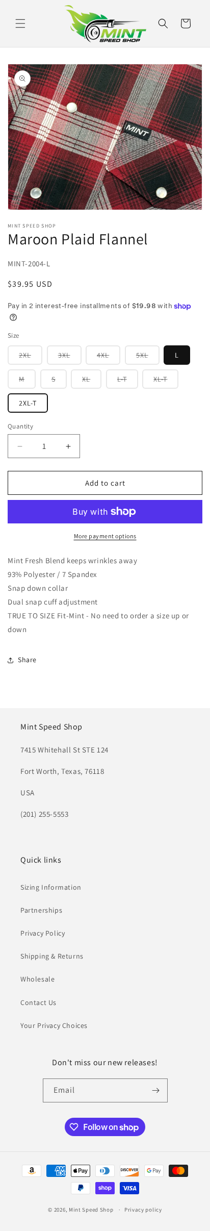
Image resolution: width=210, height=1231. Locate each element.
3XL (70, 357)
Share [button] (27, 659)
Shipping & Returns (52, 956)
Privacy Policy (42, 933)
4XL (108, 357)
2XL (30, 357)
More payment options (105, 536)
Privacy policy (143, 1209)
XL (91, 381)
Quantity (20, 426)
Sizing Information (51, 887)
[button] (20, 23)
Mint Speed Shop (91, 1209)
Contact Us (38, 1002)
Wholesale (37, 979)
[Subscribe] (156, 1090)
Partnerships (41, 910)
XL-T (165, 381)
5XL (148, 357)
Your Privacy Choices (54, 1025)
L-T (127, 381)
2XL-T (28, 403)
